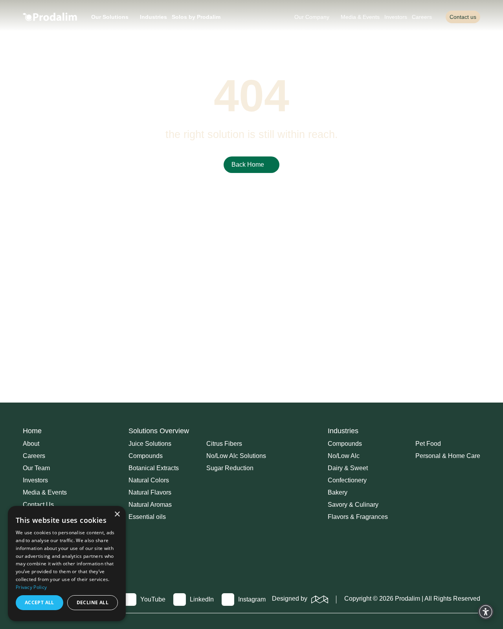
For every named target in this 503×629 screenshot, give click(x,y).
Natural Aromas (150, 505)
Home (32, 431)
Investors (395, 17)
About (31, 444)
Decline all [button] (92, 602)
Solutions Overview (159, 431)
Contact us (463, 17)
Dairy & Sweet (348, 468)
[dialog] (67, 563)
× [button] (117, 514)
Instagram (252, 599)
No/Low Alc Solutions (236, 456)
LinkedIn (202, 599)
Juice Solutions (150, 444)
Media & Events (360, 17)
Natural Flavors (150, 492)
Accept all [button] (39, 602)
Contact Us (38, 505)
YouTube (152, 599)
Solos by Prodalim (196, 17)
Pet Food (428, 444)
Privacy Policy (31, 587)
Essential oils (147, 517)
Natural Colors (149, 480)
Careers (422, 17)
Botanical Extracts (154, 468)
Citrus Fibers (224, 444)
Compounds (146, 456)
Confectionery (347, 480)
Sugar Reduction (229, 468)
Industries (153, 17)
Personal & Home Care (447, 456)
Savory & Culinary (353, 505)
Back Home (247, 164)
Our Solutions (110, 17)
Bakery (337, 492)
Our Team (36, 468)
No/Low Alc (344, 456)
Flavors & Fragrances (358, 517)
